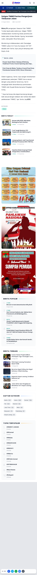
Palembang (20, 411)
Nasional (16, 404)
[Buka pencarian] (30, 3)
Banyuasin (8, 411)
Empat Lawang (9, 414)
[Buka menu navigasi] (2, 3)
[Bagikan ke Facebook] (8, 571)
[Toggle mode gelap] (34, 3)
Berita (7, 400)
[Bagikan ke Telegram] (19, 571)
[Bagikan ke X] (12, 571)
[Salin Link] (23, 571)
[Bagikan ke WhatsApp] (16, 571)
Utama (4, 109)
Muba (19, 407)
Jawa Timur (8, 407)
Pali (7, 404)
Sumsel (28, 400)
